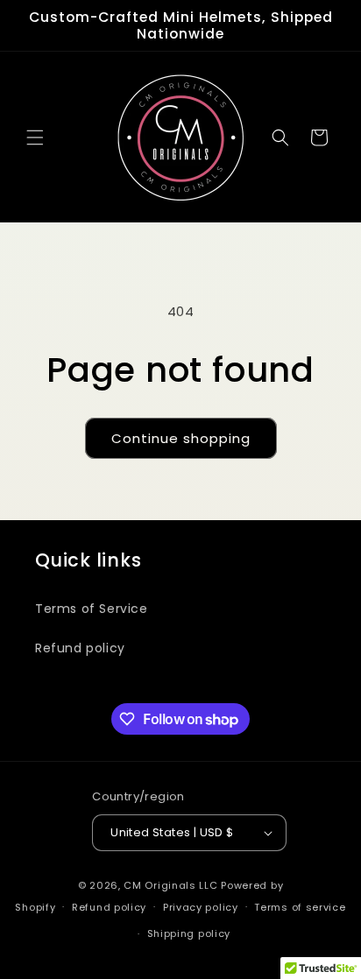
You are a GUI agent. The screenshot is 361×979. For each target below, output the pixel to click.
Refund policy (80, 648)
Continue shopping (181, 438)
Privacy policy (200, 907)
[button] (35, 137)
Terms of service (299, 907)
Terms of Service (91, 608)
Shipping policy (189, 933)
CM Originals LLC (170, 885)
